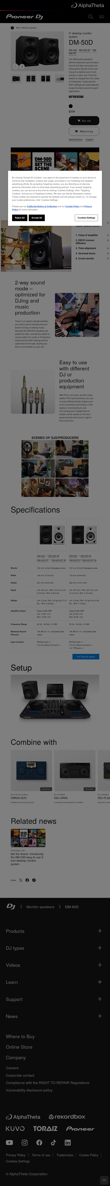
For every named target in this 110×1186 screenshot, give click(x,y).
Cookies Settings (86, 217)
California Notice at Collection (42, 206)
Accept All (37, 217)
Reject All (20, 217)
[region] (55, 198)
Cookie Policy (72, 206)
